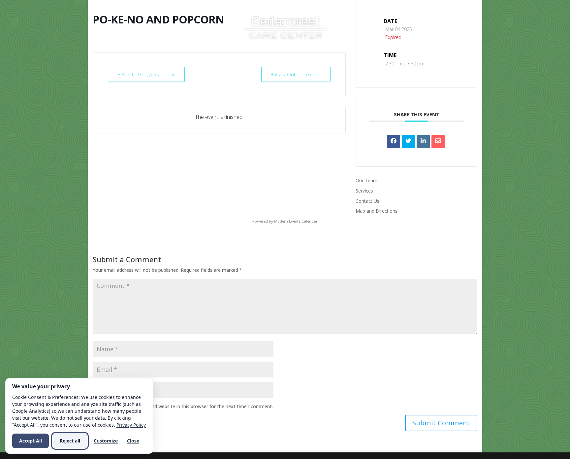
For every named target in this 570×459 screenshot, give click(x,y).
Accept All (30, 441)
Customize (106, 441)
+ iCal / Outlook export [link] (296, 74)
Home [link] (182, 58)
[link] (286, 26)
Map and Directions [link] (376, 211)
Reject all (70, 441)
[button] (441, 423)
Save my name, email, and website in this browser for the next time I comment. (187, 406)
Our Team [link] (366, 180)
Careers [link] (330, 58)
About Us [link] (211, 58)
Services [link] (250, 58)
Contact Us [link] (372, 58)
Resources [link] (291, 58)
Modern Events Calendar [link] (296, 221)
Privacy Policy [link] (131, 425)
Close (133, 441)
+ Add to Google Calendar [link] (146, 74)
